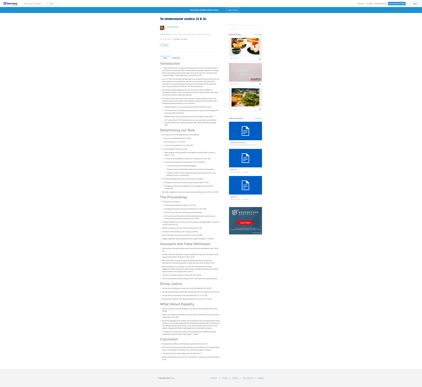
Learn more (232, 10)
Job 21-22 (233, 197)
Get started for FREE (397, 3)
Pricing (369, 3)
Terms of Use (248, 378)
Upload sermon (380, 3)
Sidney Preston (235, 172)
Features (360, 3)
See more (258, 34)
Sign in (415, 3)
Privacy (235, 378)
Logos (172, 378)
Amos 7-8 (233, 170)
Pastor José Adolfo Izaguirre (239, 145)
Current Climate (165, 34)
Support (261, 378)
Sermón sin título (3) (238, 142)
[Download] (260, 58)
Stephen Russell (172, 27)
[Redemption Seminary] (245, 220)
